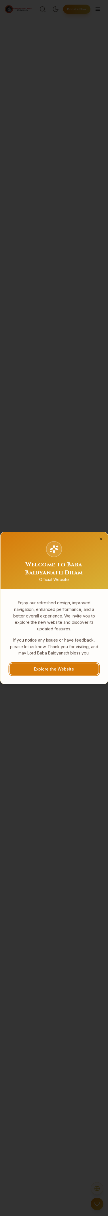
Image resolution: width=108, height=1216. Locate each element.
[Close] (100, 539)
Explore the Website (54, 669)
